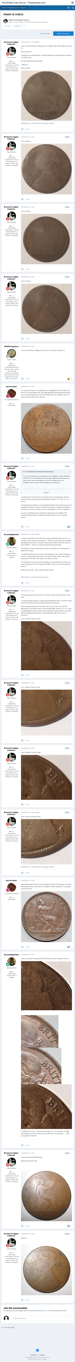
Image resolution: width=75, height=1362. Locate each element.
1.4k (12, 61)
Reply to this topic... (20, 1318)
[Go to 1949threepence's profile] (11, 353)
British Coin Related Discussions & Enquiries (34, 22)
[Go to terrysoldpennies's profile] (11, 541)
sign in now (46, 1310)
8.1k (12, 363)
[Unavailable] (46, 95)
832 (12, 551)
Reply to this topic (63, 33)
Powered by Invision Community (37, 1359)
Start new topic (45, 33)
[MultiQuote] (22, 129)
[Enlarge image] (46, 985)
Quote (27, 129)
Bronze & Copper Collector (20, 20)
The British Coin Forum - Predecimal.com (23, 2)
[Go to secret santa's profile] (11, 393)
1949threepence (11, 346)
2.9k (12, 403)
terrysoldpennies (11, 534)
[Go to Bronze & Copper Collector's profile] (5, 21)
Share (8, 26)
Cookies (42, 1355)
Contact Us (33, 1355)
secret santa (11, 387)
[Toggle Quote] (24, 471)
